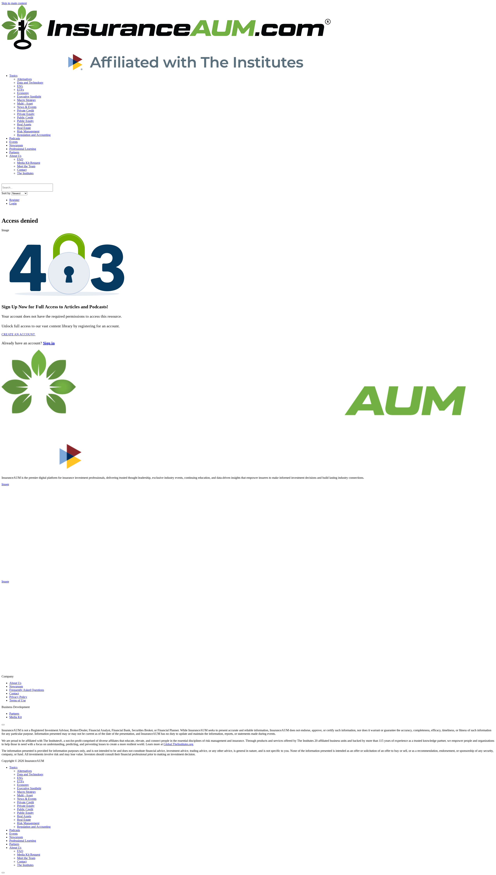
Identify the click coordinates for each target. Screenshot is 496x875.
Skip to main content (14, 3)
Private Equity (25, 114)
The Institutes (25, 173)
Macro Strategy (26, 100)
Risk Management (28, 131)
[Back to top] (3, 724)
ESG (20, 86)
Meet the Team (26, 166)
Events (13, 142)
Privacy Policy (18, 697)
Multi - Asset (25, 103)
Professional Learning (22, 148)
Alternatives (24, 79)
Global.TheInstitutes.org (178, 744)
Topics (13, 75)
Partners (14, 152)
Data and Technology (30, 82)
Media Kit (15, 717)
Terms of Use (17, 700)
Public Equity (25, 121)
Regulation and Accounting (34, 135)
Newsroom (16, 145)
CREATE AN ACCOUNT (19, 334)
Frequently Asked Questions (26, 690)
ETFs (20, 89)
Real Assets (24, 124)
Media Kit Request (28, 162)
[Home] (166, 69)
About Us (15, 155)
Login (13, 203)
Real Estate (24, 128)
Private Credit (25, 110)
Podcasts (14, 138)
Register (14, 200)
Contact (22, 169)
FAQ (20, 159)
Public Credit (25, 117)
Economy (23, 93)
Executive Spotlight (29, 96)
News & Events (26, 107)
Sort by (6, 193)
